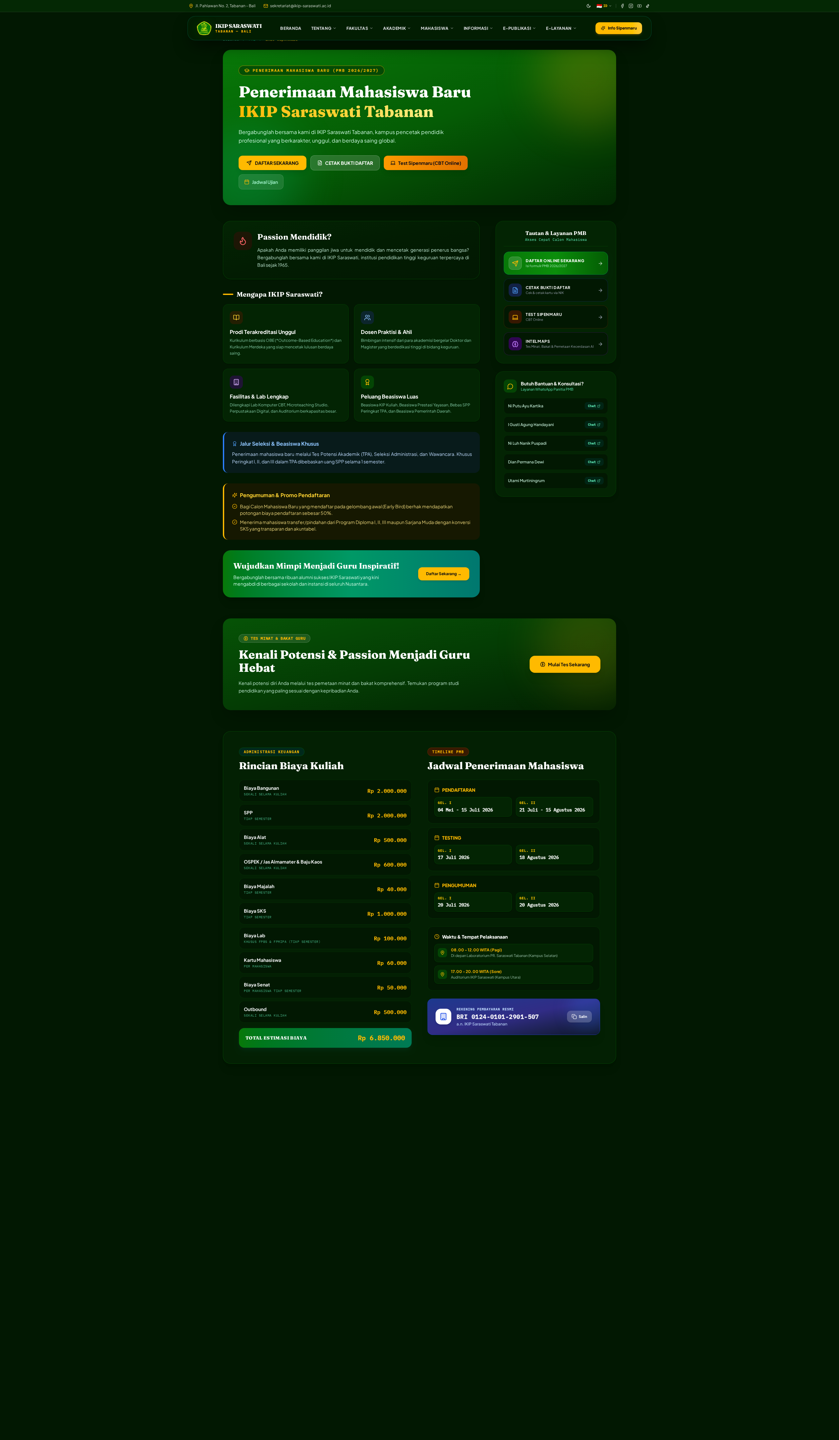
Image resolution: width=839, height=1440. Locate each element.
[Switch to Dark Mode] (589, 6)
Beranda (290, 28)
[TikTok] (648, 6)
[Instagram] (631, 6)
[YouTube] (639, 6)
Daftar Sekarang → (443, 573)
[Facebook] (622, 6)
